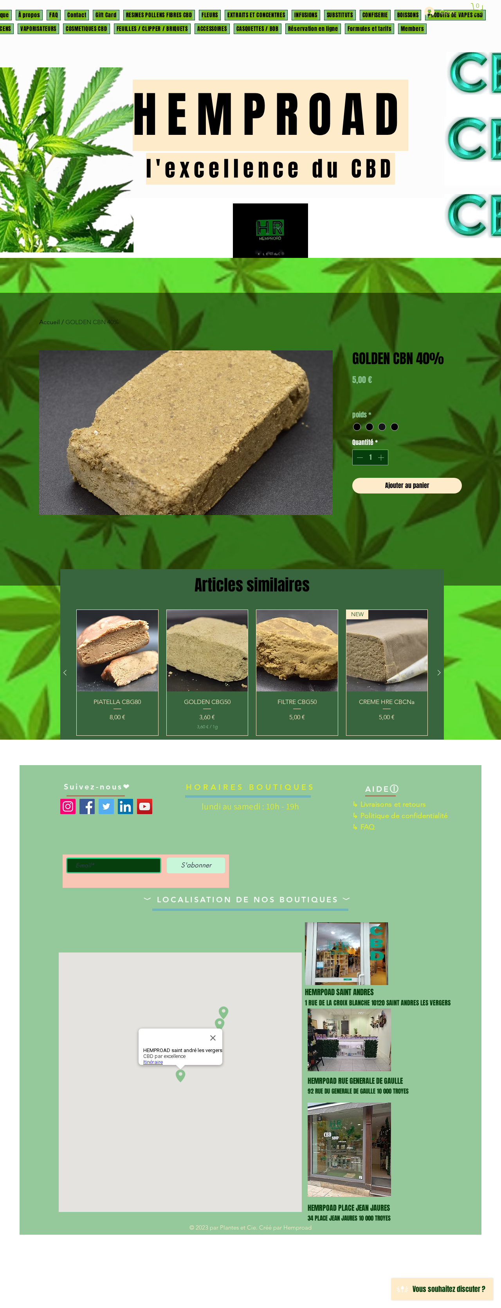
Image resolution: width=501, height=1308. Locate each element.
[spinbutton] (370, 457)
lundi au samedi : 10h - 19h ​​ (250, 806)
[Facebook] (87, 806)
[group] (252, 672)
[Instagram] (68, 806)
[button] (478, 9)
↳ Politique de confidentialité (400, 815)
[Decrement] (358, 457)
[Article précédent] (65, 672)
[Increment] (381, 457)
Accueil (49, 322)
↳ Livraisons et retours (389, 804)
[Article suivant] (439, 672)
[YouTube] (144, 806)
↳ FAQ (363, 827)
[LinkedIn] (125, 806)
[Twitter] (106, 806)
